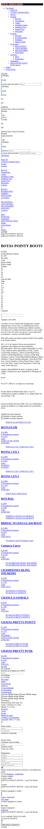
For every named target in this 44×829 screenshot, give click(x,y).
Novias (13, 15)
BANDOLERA (21, 38)
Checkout (4, 810)
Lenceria (13, 55)
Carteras (13, 34)
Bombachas (19, 59)
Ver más (4, 666)
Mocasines (19, 31)
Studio (8, 67)
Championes (19, 21)
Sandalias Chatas (21, 25)
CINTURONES (21, 48)
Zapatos (13, 17)
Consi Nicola (10, 70)
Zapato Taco (19, 29)
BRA (17, 57)
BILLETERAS (21, 46)
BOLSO (18, 36)
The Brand (10, 8)
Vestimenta (14, 61)
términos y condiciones (15, 774)
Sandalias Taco (20, 27)
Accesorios (14, 44)
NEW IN (13, 10)
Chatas (17, 23)
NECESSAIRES (21, 50)
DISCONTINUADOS (18, 63)
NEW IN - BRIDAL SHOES (12, 4)
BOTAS (18, 19)
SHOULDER (20, 42)
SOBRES (18, 40)
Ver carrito (5, 799)
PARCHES (19, 53)
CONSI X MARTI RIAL (19, 12)
